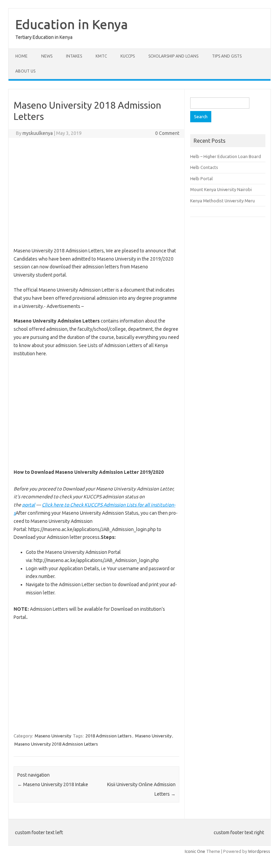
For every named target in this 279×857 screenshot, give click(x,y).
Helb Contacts (204, 167)
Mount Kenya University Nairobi (221, 189)
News (46, 56)
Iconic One (195, 851)
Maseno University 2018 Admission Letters (56, 744)
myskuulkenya (37, 133)
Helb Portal (201, 178)
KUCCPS (127, 56)
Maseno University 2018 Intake (52, 784)
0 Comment (167, 133)
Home (21, 56)
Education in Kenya (71, 24)
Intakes (74, 56)
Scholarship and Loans (173, 56)
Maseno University (53, 735)
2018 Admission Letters (108, 735)
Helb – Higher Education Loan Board (225, 156)
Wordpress (259, 851)
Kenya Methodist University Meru (222, 200)
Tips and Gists (227, 56)
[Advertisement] (96, 192)
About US (25, 71)
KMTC (101, 56)
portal (28, 505)
